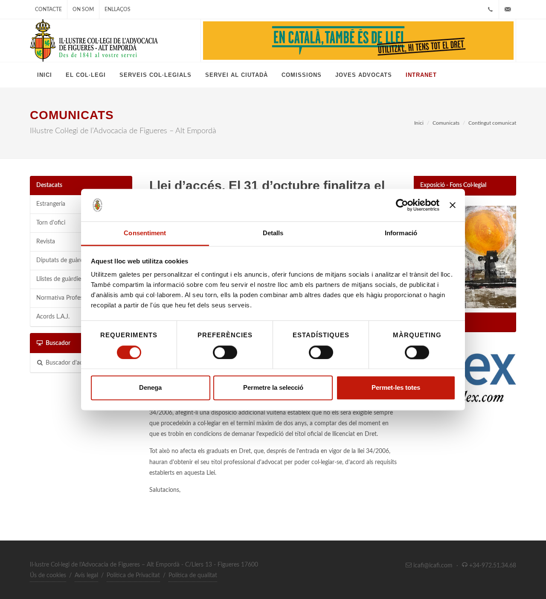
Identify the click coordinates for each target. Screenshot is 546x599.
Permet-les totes (396, 388)
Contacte (48, 9)
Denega (150, 388)
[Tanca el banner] (453, 205)
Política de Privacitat (133, 576)
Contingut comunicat (492, 123)
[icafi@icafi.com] (507, 9)
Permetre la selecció (273, 388)
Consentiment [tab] (145, 233)
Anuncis (430, 322)
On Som (83, 9)
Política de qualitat (192, 576)
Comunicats (446, 123)
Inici (419, 123)
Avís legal (86, 576)
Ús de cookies (48, 576)
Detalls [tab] (273, 233)
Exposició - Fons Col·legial (453, 185)
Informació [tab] (401, 233)
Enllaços (118, 9)
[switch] (225, 352)
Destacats (49, 185)
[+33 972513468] (490, 9)
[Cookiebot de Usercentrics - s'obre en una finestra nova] (402, 205)
